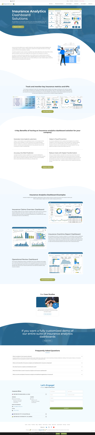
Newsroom (54, 424)
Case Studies (59, 424)
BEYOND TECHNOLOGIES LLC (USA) (22, 394)
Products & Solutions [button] (59, 3)
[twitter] (12, 1)
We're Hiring (45, 424)
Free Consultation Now (47, 279)
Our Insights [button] (83, 3)
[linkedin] (10, 1)
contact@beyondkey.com (17, 406)
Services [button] (50, 3)
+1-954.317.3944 (16, 410)
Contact (68, 424)
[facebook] (13, 1)
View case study (47, 314)
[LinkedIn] (46, 427)
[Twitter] (49, 427)
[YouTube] (54, 427)
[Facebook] (51, 427)
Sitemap (64, 424)
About (29, 424)
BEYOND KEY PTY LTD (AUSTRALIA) (30, 414)
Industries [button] (76, 3)
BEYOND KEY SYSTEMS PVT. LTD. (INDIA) (30, 416)
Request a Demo (18, 26)
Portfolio (33, 424)
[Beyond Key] (8, 3)
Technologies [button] (69, 3)
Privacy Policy (42, 432)
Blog (37, 424)
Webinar (40, 424)
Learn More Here (47, 111)
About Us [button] (90, 3)
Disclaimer (37, 432)
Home (26, 424)
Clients (49, 424)
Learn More (64, 433)
